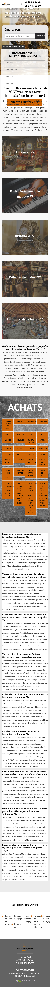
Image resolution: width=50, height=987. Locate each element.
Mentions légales (25, 976)
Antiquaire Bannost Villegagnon (45, 919)
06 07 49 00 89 (33, 6)
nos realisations (13, 46)
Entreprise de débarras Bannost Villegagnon (36, 921)
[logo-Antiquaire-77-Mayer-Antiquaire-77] (6, 4)
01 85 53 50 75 (33, 2)
